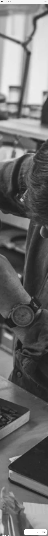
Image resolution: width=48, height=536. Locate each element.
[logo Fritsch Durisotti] (6, 2)
